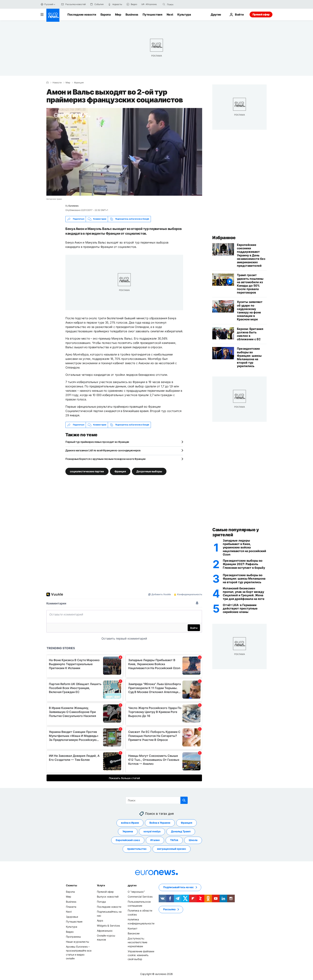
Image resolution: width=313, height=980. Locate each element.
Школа (193, 840)
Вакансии (133, 933)
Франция (79, 83)
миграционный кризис (171, 848)
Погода (101, 901)
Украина (127, 831)
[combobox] (182, 4)
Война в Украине (159, 822)
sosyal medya (151, 831)
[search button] (164, 4)
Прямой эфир (261, 14)
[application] (124, 152)
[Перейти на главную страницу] (52, 15)
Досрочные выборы (149, 471)
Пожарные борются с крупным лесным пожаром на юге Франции (105, 458)
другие (132, 885)
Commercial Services (140, 896)
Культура (184, 14)
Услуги (101, 885)
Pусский (48, 4)
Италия (155, 840)
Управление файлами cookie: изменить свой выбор (141, 955)
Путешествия (152, 14)
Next (170, 14)
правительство (137, 848)
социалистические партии (87, 471)
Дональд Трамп (181, 831)
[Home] (47, 82)
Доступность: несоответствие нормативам (137, 942)
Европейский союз (128, 840)
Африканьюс (105, 930)
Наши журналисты (77, 941)
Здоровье (72, 916)
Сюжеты (71, 885)
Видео (70, 931)
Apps (100, 920)
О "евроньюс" (136, 891)
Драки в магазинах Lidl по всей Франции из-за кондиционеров (103, 450)
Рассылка (169, 909)
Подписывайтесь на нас (178, 887)
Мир (118, 14)
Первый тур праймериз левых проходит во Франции (97, 441)
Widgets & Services (108, 925)
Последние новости (81, 14)
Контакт (132, 928)
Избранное (224, 237)
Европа (106, 14)
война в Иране (130, 822)
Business (132, 14)
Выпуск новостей (107, 896)
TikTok (174, 840)
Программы (73, 936)
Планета (71, 906)
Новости (57, 83)
